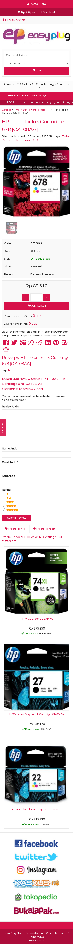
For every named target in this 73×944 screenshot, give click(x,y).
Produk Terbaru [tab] (46, 529)
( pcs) (28, 12)
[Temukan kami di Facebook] (36, 843)
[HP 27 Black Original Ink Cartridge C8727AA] (36, 676)
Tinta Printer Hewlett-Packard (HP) (32, 110)
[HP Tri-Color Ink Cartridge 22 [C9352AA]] (36, 772)
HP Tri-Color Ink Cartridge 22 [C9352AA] (36, 809)
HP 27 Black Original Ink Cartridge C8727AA (36, 714)
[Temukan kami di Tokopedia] (36, 897)
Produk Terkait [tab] (17, 529)
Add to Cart (38, 306)
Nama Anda (9, 448)
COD (34, 324)
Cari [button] (38, 70)
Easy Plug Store (13, 933)
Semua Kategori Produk (25, 95)
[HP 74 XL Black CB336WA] (36, 581)
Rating (6, 489)
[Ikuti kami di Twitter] (36, 856)
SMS (38, 316)
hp (9, 370)
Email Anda (9, 462)
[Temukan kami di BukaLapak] (36, 910)
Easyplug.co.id (36, 940)
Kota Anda (8, 476)
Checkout (48, 12)
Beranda (6, 110)
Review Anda (10, 406)
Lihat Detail (38, 634)
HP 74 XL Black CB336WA (37, 618)
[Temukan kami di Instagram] (36, 870)
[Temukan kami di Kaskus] (36, 883)
